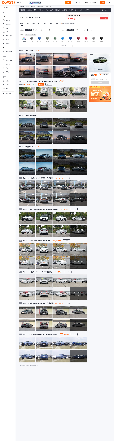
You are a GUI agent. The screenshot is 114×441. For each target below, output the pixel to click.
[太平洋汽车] (8, 2)
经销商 (71, 10)
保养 (76, 10)
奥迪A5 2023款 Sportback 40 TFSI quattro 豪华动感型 (40, 334)
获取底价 (41, 84)
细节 (39, 23)
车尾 (49, 30)
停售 (84, 30)
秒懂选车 (57, 10)
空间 (33, 23)
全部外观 (29, 30)
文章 (51, 10)
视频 (47, 10)
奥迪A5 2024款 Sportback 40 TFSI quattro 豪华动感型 (40, 209)
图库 (27, 6)
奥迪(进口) (41, 6)
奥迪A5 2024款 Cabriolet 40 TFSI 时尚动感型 (37, 272)
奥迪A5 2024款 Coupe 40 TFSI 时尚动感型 (36, 240)
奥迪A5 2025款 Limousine (27, 115)
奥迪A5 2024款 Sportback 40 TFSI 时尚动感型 (38, 178)
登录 (103, 2)
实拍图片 (31, 6)
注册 (109, 2)
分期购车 (64, 10)
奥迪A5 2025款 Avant (26, 147)
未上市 (90, 30)
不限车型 (71, 30)
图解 (51, 23)
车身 (55, 30)
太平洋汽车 (21, 6)
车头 (42, 30)
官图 (45, 23)
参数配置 (29, 10)
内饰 (27, 23)
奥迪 (36, 6)
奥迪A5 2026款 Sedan (26, 50)
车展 (57, 23)
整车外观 (35, 30)
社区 (81, 10)
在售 (77, 30)
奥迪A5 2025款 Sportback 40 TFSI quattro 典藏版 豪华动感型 (39, 81)
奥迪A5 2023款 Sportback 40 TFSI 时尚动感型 (38, 303)
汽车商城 (87, 10)
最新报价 (41, 10)
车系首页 (22, 10)
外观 (21, 23)
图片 (35, 10)
